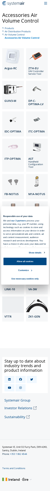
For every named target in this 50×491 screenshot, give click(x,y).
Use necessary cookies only (25, 279)
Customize (23, 270)
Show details (35, 252)
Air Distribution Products (18, 31)
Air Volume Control (15, 34)
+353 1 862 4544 (18, 454)
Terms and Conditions (13, 468)
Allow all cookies (25, 261)
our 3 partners (18, 220)
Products (9, 28)
